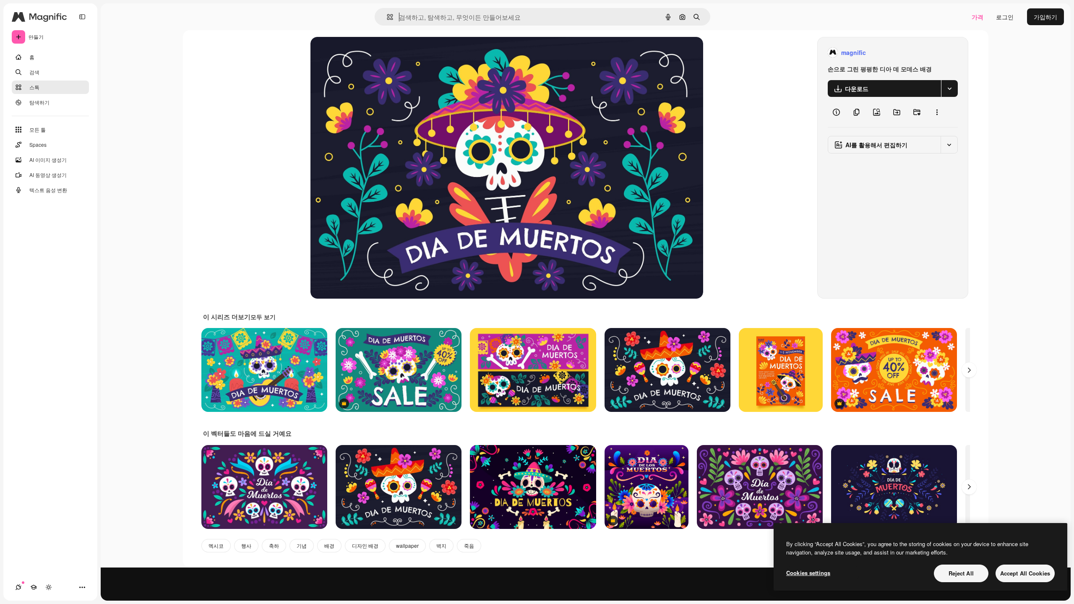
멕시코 (216, 545)
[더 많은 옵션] (936, 112)
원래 (358, 52)
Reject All (961, 573)
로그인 (1005, 17)
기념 (302, 545)
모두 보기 (263, 316)
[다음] (969, 370)
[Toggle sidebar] (82, 16)
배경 (329, 545)
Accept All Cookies (1025, 573)
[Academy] (33, 587)
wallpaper (407, 545)
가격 (977, 17)
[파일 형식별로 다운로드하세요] (949, 88)
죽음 (469, 545)
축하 (274, 545)
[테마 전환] (48, 587)
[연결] (18, 587)
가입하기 (1045, 17)
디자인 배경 (365, 545)
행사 (246, 545)
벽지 (441, 545)
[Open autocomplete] (386, 17)
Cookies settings (808, 573)
